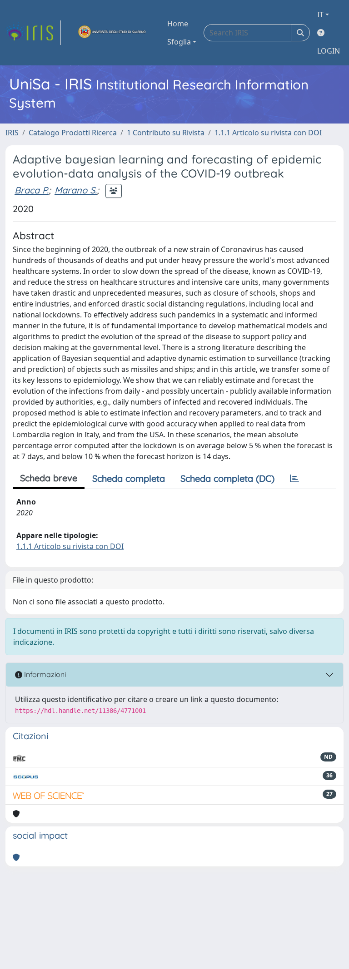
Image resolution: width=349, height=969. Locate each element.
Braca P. (32, 190)
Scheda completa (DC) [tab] (227, 478)
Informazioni (44, 674)
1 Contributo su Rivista (165, 133)
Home (177, 24)
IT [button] (320, 15)
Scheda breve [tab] (48, 478)
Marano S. (76, 190)
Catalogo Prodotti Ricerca (73, 133)
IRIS (12, 133)
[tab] (294, 478)
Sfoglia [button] (179, 42)
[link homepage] (33, 32)
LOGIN (328, 51)
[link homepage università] (112, 32)
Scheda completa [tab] (128, 478)
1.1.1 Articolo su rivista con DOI (268, 133)
